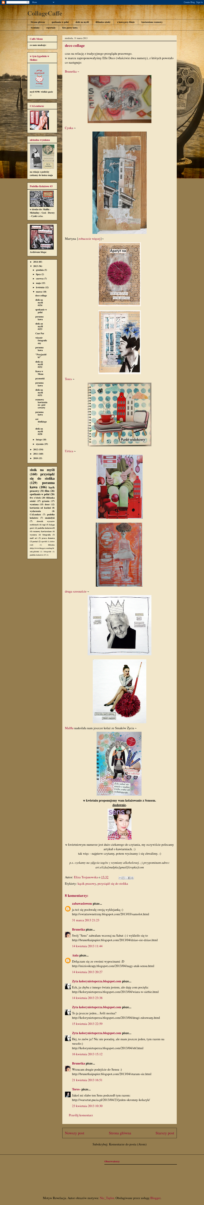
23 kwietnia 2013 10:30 (87, 1106)
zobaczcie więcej (89, 238)
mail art (33, 538)
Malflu (69, 728)
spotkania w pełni (60, 22)
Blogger (155, 1198)
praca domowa (48, 538)
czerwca (40, 278)
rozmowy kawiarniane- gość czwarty (41, 403)
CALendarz (35, 514)
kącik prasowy (87, 883)
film (47, 491)
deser (47, 504)
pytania (45, 501)
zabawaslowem (82, 903)
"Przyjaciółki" (40, 356)
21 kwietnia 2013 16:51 (87, 1080)
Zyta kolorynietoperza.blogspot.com (96, 981)
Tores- (76, 1089)
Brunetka (78, 929)
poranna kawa (39, 318)
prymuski (40, 378)
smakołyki (50, 517)
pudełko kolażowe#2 (46, 527)
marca (39, 291)
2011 (35, 453)
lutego (39, 439)
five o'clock (35, 497)
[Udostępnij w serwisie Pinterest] (132, 878)
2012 (35, 449)
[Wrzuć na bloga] (123, 878)
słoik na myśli (82, 22)
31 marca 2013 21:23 (85, 920)
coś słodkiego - (41, 421)
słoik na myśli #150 (39, 431)
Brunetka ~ (72, 71)
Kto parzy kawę (69, 27)
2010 (35, 458)
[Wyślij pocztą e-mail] (120, 878)
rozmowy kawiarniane (42, 531)
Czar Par (39, 333)
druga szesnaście (76, 591)
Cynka (69, 128)
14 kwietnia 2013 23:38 (87, 998)
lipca (38, 274)
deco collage (41, 295)
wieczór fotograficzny (41, 340)
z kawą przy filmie (126, 22)
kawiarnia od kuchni (40, 507)
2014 (35, 261)
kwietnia (40, 287)
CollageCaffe (44, 13)
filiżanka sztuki (103, 22)
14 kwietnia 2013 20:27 (87, 972)
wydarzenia (35, 511)
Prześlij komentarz (81, 1115)
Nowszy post (74, 1132)
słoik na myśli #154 (39, 302)
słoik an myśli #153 (39, 326)
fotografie (47, 551)
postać (35, 541)
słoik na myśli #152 (39, 364)
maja (38, 283)
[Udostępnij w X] (126, 878)
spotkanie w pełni (41, 311)
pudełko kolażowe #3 (38, 555)
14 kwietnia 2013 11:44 (87, 946)
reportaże (50, 27)
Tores (68, 379)
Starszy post (165, 1132)
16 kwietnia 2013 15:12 (87, 1054)
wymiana (34, 504)
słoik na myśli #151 (39, 392)
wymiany (35, 27)
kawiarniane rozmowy (152, 22)
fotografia (47, 534)
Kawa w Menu (39, 373)
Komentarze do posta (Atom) (128, 1144)
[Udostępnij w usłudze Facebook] (129, 878)
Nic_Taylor (107, 1198)
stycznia (40, 444)
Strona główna (38, 22)
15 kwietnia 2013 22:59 (87, 1024)
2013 (35, 266)
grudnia (40, 270)
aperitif (44, 541)
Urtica (69, 451)
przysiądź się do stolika (113, 883)
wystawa (33, 534)
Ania (75, 955)
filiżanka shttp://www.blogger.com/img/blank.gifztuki (42, 548)
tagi (44, 524)
